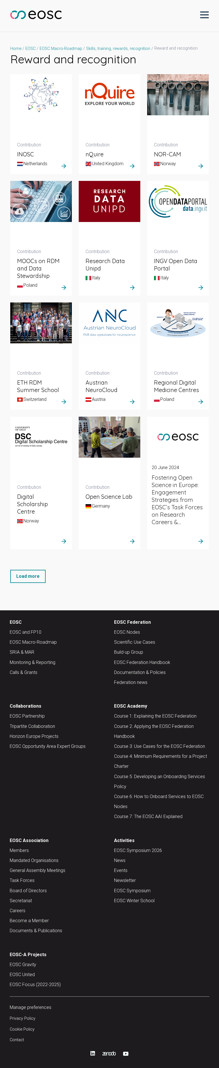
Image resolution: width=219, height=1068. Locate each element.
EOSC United (22, 974)
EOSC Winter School (134, 900)
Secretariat (21, 900)
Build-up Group (128, 652)
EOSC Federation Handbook (142, 662)
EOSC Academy (130, 706)
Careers (17, 910)
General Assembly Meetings (37, 870)
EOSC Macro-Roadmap (33, 642)
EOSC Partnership (27, 716)
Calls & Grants (23, 672)
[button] (204, 14)
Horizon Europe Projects (34, 736)
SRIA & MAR (22, 652)
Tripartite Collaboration (32, 726)
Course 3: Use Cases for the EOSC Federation (159, 746)
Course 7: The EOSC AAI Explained (148, 816)
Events (120, 870)
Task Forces (22, 880)
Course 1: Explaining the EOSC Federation (155, 716)
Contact (17, 1039)
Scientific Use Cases (134, 642)
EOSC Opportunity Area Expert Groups (48, 746)
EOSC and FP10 (25, 632)
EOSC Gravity (23, 964)
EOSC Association (29, 840)
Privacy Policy (22, 1018)
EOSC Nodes (127, 632)
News (119, 860)
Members (19, 850)
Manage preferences (30, 1007)
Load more (28, 576)
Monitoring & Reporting (32, 662)
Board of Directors (28, 890)
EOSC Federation (132, 622)
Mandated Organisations (34, 860)
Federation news (130, 682)
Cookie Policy (22, 1029)
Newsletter (125, 880)
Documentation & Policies (140, 672)
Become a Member (29, 920)
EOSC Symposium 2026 (138, 850)
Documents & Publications (36, 930)
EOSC (16, 622)
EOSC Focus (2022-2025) (35, 984)
